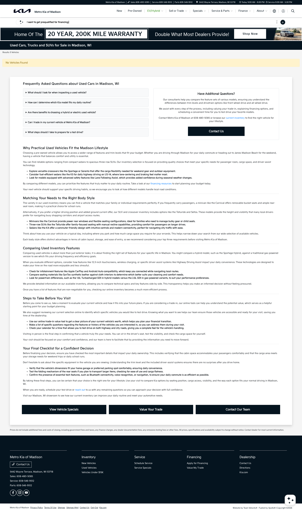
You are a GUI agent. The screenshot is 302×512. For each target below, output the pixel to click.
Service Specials (142, 467)
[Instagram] (20, 493)
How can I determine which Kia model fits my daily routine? (59, 102)
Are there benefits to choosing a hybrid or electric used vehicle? (62, 112)
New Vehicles (89, 463)
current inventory (235, 118)
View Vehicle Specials (64, 409)
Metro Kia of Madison (19, 507)
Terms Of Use (50, 507)
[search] (292, 11)
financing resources (161, 183)
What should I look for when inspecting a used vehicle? (57, 92)
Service (139, 457)
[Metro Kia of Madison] (37, 10)
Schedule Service (143, 463)
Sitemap (61, 507)
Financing (194, 457)
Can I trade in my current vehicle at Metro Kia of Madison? (59, 122)
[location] (197, 2)
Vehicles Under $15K (92, 472)
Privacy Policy (36, 507)
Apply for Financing (197, 463)
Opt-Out (94, 507)
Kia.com (244, 472)
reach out (80, 389)
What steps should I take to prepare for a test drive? (55, 132)
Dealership (247, 457)
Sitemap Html (72, 507)
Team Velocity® (250, 508)
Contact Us (216, 131)
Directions (245, 467)
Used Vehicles (89, 467)
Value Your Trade (151, 409)
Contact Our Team (238, 409)
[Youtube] (26, 493)
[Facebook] (13, 493)
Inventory (89, 457)
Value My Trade (195, 467)
